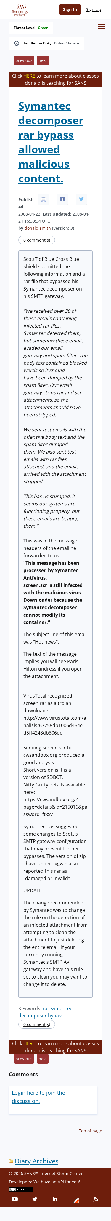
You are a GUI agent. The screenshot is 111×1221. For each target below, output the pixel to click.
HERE (29, 76)
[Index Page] (19, 9)
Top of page (90, 1131)
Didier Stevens (67, 43)
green (43, 27)
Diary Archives (36, 1161)
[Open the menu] (101, 26)
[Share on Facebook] (62, 199)
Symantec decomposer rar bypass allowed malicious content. (50, 142)
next (42, 60)
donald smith (38, 228)
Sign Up (93, 9)
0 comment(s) (36, 240)
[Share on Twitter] (81, 199)
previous (24, 60)
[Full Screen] (43, 199)
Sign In (70, 9)
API (61, 1182)
